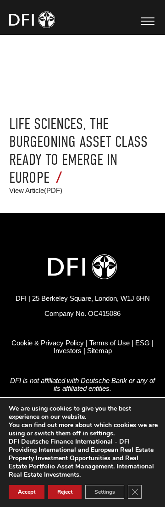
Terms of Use (109, 343)
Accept (26, 492)
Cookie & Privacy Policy (47, 343)
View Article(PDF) (35, 190)
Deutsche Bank (104, 380)
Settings (104, 492)
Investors (68, 351)
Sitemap (99, 351)
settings (101, 433)
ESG (142, 343)
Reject (64, 492)
